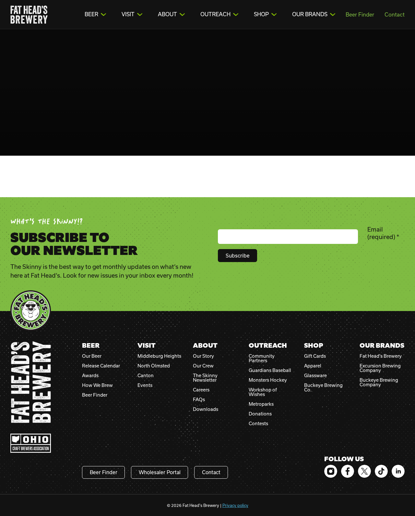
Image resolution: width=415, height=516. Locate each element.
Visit (128, 14)
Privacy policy (235, 505)
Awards (90, 375)
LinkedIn (398, 471)
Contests (258, 423)
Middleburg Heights (159, 356)
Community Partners (262, 358)
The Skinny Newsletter (205, 377)
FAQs (199, 399)
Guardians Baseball (270, 370)
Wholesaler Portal (160, 472)
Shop (261, 14)
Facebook (347, 471)
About (167, 14)
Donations (260, 414)
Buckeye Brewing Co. (323, 387)
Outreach (215, 14)
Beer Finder (360, 14)
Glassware (315, 375)
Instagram (330, 471)
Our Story (203, 356)
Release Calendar (101, 366)
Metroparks (261, 404)
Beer (91, 14)
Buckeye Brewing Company (379, 382)
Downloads (205, 409)
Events (144, 385)
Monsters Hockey (268, 380)
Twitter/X (364, 471)
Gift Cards (315, 356)
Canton (145, 375)
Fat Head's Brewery (29, 14)
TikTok (381, 471)
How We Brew (97, 385)
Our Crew (203, 366)
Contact (395, 14)
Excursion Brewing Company (380, 368)
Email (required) (383, 233)
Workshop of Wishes (263, 392)
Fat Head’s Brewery (381, 356)
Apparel (312, 366)
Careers (201, 390)
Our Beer (91, 356)
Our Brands (309, 14)
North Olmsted (153, 366)
